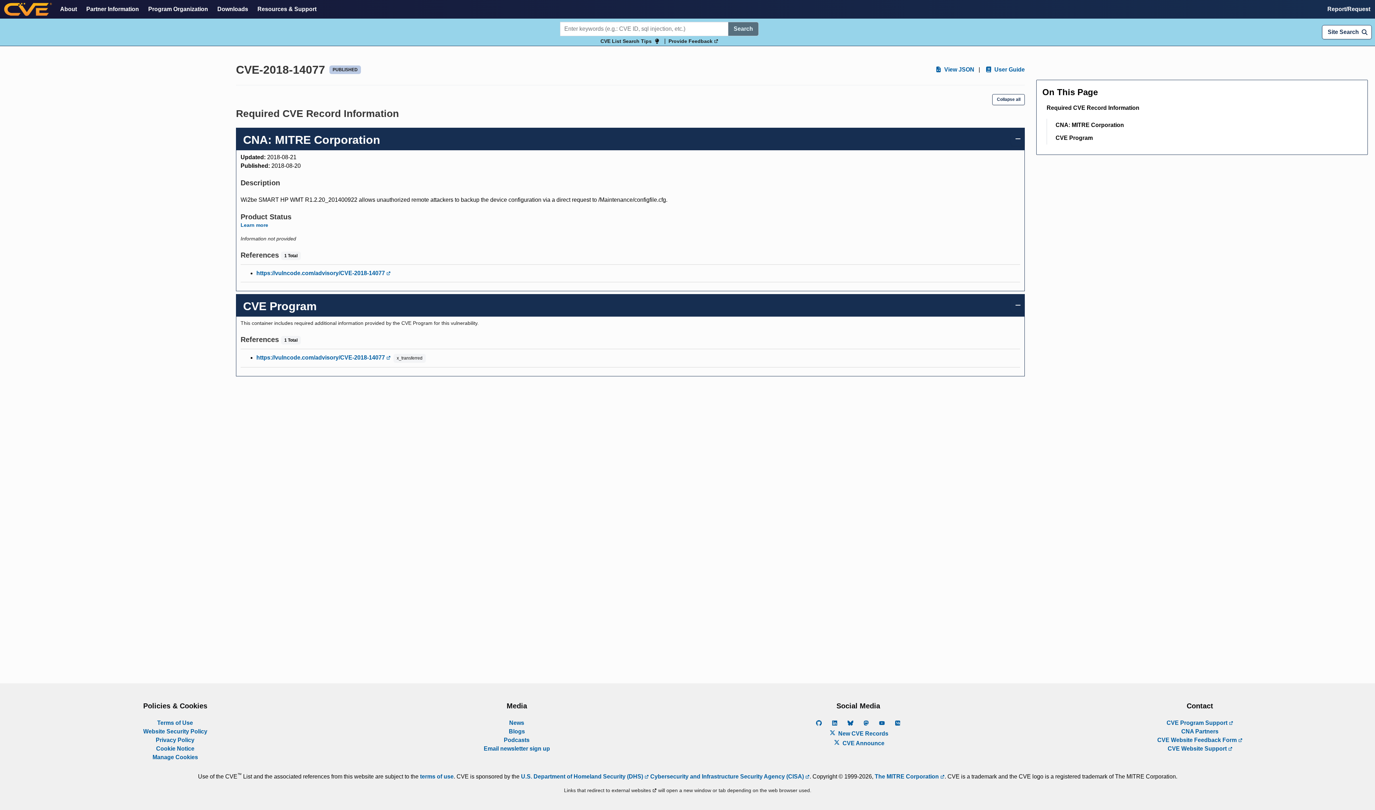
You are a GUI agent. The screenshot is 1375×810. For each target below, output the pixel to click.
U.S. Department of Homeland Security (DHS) (583, 777)
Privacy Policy (175, 740)
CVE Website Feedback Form (1197, 740)
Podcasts (517, 740)
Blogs (517, 731)
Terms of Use (175, 723)
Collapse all (1009, 99)
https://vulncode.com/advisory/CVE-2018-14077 (321, 273)
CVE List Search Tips (626, 41)
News (516, 723)
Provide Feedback (691, 41)
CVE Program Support (1198, 723)
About (68, 9)
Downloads (232, 9)
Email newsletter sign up (517, 749)
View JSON (958, 70)
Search (743, 29)
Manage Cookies (175, 757)
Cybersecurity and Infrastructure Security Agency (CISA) (727, 777)
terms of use (437, 777)
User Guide (1009, 70)
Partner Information (112, 9)
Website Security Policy (175, 731)
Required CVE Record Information (1093, 108)
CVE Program (1074, 138)
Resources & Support (287, 9)
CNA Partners (1200, 731)
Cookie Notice (175, 749)
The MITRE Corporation (907, 777)
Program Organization (178, 9)
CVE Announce (862, 743)
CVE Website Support (1198, 749)
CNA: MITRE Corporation (1090, 125)
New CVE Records (862, 734)
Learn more (254, 225)
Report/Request (1348, 9)
